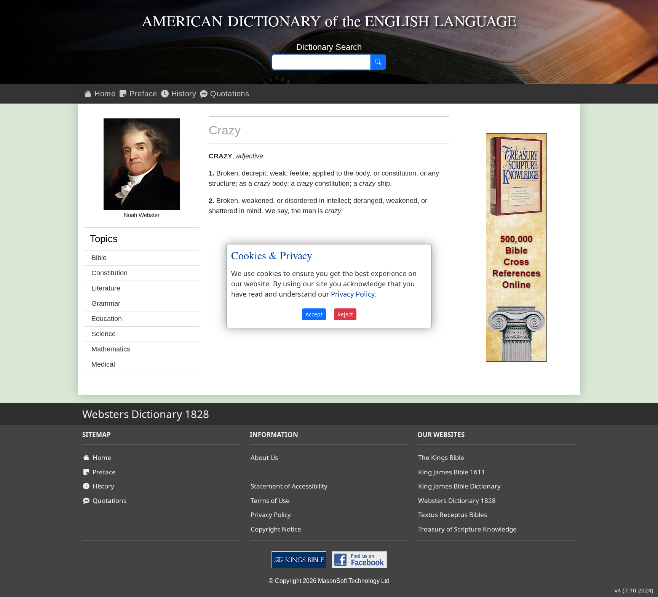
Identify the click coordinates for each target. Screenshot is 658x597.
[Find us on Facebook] (358, 559)
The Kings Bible (441, 457)
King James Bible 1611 (451, 472)
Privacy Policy (271, 514)
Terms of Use (270, 500)
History (182, 93)
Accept (314, 314)
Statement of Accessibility (289, 486)
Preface (142, 93)
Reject (345, 314)
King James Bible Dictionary (459, 486)
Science (103, 334)
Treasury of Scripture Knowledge (467, 529)
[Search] (378, 62)
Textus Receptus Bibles (452, 514)
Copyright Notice (276, 529)
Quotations (228, 93)
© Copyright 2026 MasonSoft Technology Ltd (329, 581)
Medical (103, 364)
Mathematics (110, 349)
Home (104, 93)
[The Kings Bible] (300, 559)
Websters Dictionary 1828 (457, 500)
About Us (264, 457)
